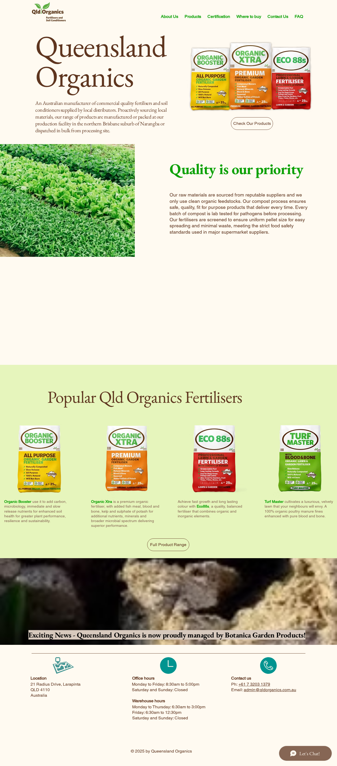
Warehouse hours (148, 700)
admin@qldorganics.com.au (270, 689)
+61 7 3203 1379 (254, 684)
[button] (169, 16)
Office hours (143, 678)
